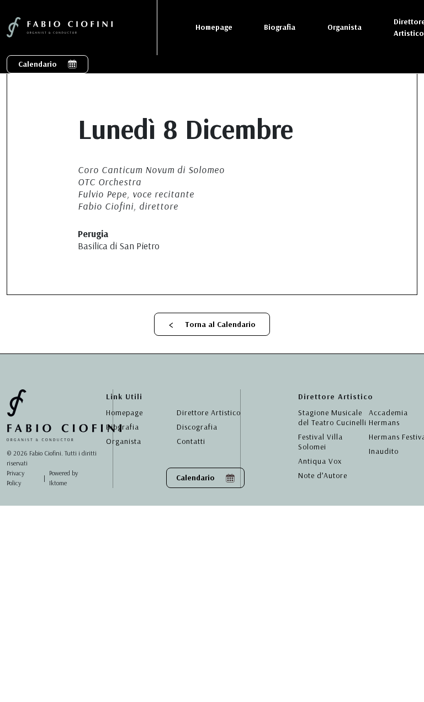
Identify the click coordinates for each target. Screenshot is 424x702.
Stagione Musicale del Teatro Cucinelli (332, 417)
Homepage (124, 412)
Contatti (191, 441)
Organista (123, 441)
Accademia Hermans (388, 417)
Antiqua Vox (320, 461)
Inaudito (384, 451)
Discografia (197, 427)
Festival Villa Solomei (320, 442)
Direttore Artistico (209, 412)
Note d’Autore (322, 475)
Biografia (122, 427)
